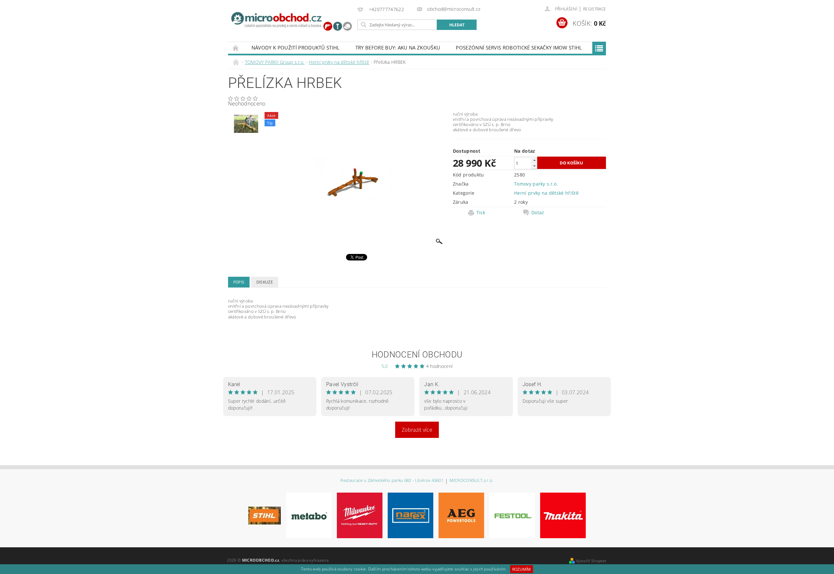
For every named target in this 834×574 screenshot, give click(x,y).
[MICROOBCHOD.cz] (291, 22)
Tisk (480, 213)
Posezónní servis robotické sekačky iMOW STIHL (519, 47)
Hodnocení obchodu (417, 354)
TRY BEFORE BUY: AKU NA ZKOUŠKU (397, 47)
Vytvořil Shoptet (591, 561)
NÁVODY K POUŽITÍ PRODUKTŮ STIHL (296, 47)
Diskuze (264, 282)
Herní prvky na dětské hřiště (546, 193)
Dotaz (537, 213)
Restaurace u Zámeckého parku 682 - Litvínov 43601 (391, 480)
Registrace (594, 9)
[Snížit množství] (534, 166)
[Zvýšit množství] (534, 160)
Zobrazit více (417, 429)
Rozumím (521, 569)
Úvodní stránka (236, 47)
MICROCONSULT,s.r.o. (471, 480)
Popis (239, 282)
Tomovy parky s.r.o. (536, 184)
